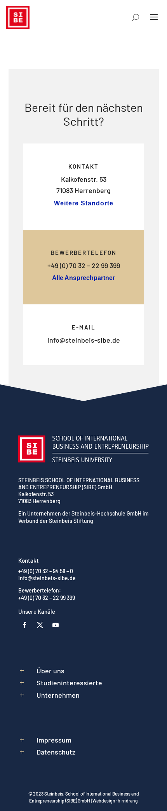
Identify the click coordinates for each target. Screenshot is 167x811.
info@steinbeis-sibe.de (83, 340)
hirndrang (128, 800)
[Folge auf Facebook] (24, 625)
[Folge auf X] (40, 625)
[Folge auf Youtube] (55, 625)
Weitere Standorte (83, 203)
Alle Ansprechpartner (83, 278)
